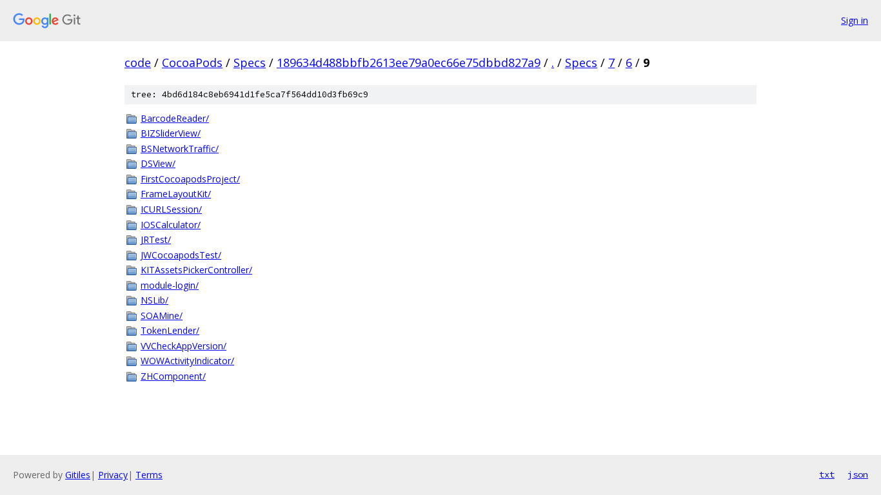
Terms (149, 475)
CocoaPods (192, 62)
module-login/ (170, 285)
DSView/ (158, 163)
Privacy (113, 475)
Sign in (854, 20)
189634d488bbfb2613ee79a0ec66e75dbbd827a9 (408, 62)
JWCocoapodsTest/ (181, 255)
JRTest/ (156, 239)
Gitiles (77, 475)
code (137, 62)
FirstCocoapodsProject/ (190, 179)
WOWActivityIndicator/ (187, 360)
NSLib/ (154, 300)
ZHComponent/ (173, 376)
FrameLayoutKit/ (176, 194)
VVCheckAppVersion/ (183, 346)
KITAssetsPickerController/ (196, 270)
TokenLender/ (170, 330)
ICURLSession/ (171, 209)
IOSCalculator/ (171, 224)
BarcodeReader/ (175, 118)
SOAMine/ (162, 315)
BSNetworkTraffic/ (180, 148)
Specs (249, 62)
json (857, 474)
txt (827, 474)
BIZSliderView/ (171, 133)
